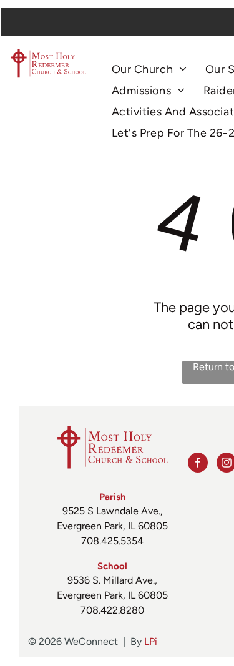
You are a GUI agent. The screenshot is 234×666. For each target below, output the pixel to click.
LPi (150, 641)
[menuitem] (149, 69)
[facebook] (198, 464)
